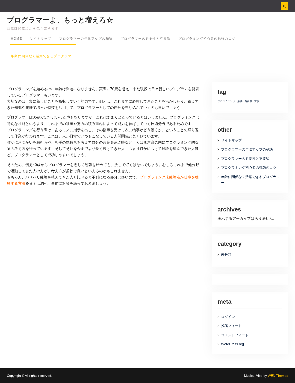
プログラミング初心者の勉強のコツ (207, 38)
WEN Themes (278, 375)
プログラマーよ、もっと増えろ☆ (60, 20)
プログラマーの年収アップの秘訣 (86, 38)
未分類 (226, 254)
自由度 (248, 101)
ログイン (228, 317)
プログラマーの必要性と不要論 (146, 38)
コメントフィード (235, 335)
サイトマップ (40, 38)
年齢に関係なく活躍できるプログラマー (43, 56)
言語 (256, 101)
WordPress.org (232, 344)
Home (16, 38)
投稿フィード (231, 326)
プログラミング (226, 101)
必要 (239, 101)
